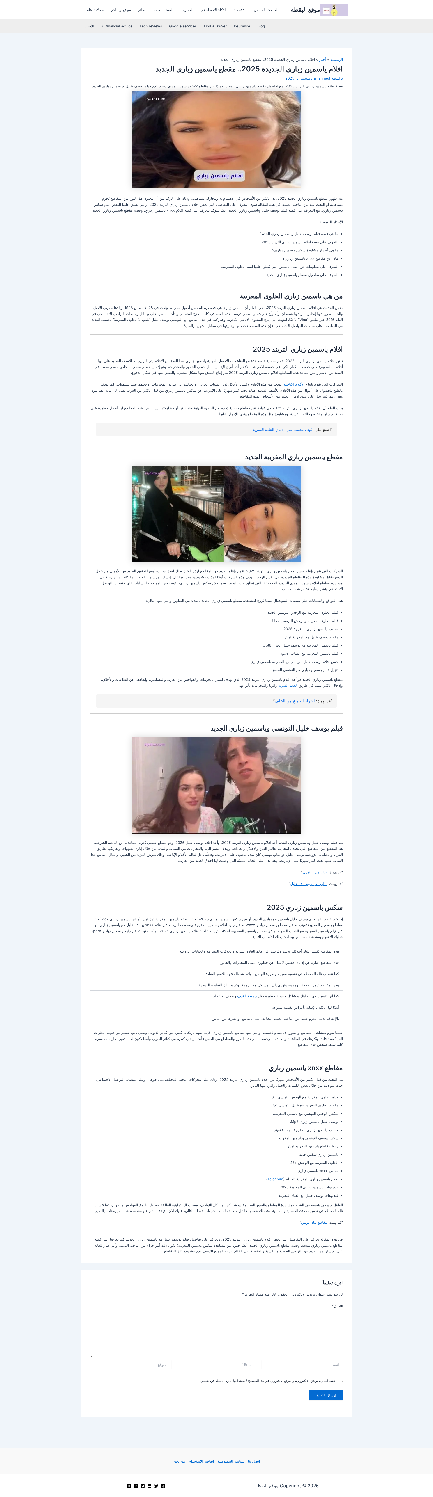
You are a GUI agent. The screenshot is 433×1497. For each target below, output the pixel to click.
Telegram (275, 1179)
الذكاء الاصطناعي (213, 9)
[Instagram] (136, 1486)
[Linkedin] (149, 1486)
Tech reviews (151, 26)
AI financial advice (116, 26)
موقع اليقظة (305, 9)
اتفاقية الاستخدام (201, 1461)
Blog (261, 26)
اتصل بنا (254, 1461)
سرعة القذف (247, 996)
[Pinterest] (143, 1486)
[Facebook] (163, 1486)
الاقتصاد (240, 9)
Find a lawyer (215, 26)
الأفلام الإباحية (294, 384)
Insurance (242, 26)
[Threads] (129, 1486)
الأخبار (89, 26)
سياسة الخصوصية (230, 1461)
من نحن (179, 1461)
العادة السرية (288, 685)
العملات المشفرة (265, 9)
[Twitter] (156, 1486)
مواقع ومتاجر (121, 9)
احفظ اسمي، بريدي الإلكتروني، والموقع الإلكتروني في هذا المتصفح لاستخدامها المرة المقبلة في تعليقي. (268, 1381)
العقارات (186, 9)
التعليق (337, 1306)
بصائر (142, 9)
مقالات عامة (94, 9)
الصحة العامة (163, 9)
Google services (183, 26)
